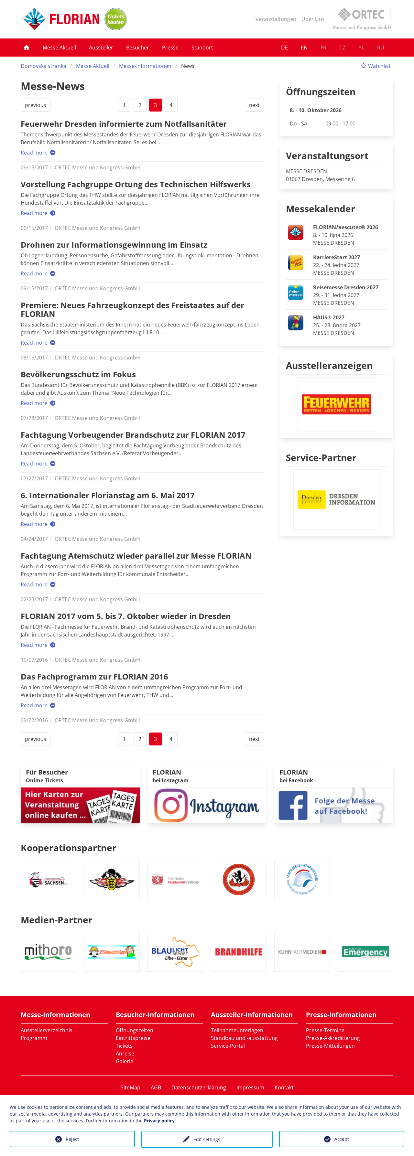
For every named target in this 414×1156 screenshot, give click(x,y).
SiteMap (130, 1087)
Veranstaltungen (276, 19)
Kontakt (284, 1087)
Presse (170, 47)
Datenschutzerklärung (198, 1087)
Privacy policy (159, 1121)
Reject (72, 1139)
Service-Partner (321, 457)
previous (35, 105)
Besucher (137, 47)
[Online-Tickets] (115, 19)
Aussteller (101, 47)
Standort (202, 47)
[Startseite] (26, 47)
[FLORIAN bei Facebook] (333, 804)
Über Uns (313, 19)
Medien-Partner (57, 920)
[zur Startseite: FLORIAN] (61, 19)
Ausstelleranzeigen (329, 365)
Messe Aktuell (59, 47)
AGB (156, 1087)
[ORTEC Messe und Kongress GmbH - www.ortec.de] (361, 19)
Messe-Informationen (145, 66)
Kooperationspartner (68, 847)
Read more (35, 152)
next (254, 105)
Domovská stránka (43, 66)
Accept (341, 1139)
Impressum (250, 1087)
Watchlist (379, 66)
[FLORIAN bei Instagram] (207, 804)
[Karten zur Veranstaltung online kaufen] (80, 804)
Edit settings (206, 1139)
